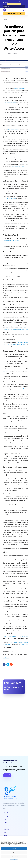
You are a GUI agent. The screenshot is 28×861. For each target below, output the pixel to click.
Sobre (16, 859)
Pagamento (6, 829)
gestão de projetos (13, 129)
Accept (14, 848)
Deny (14, 852)
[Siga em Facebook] (4, 812)
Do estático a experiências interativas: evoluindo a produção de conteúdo (14, 699)
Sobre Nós (5, 817)
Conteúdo (5, 19)
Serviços (5, 820)
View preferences (14, 856)
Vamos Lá (7, 775)
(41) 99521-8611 (6, 2)
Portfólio (5, 822)
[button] (26, 837)
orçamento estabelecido (18, 166)
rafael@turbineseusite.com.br (12, 1)
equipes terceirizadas (20, 88)
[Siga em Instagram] (7, 812)
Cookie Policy (12, 859)
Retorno (5, 835)
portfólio (23, 389)
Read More (6, 658)
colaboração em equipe (9, 102)
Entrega (5, 832)
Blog (4, 825)
